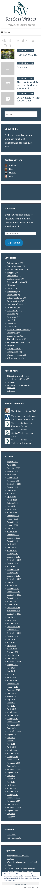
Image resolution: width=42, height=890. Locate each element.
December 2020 (13, 538)
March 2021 (12, 531)
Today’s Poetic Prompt (21, 443)
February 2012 (13, 715)
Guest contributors (15, 304)
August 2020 (12, 541)
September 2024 (14, 484)
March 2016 (12, 601)
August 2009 (12, 810)
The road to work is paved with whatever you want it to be (28, 85)
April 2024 (11, 496)
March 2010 (12, 788)
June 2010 (11, 778)
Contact (10, 859)
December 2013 (13, 655)
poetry (10, 326)
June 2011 (11, 740)
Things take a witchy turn (18, 376)
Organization (12, 323)
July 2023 (11, 506)
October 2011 (13, 728)
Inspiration (11, 307)
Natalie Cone (16, 411)
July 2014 (11, 639)
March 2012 (12, 712)
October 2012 (13, 693)
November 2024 (13, 481)
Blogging (10, 272)
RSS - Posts (11, 834)
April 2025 (11, 474)
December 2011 (13, 721)
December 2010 (13, 759)
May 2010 (11, 782)
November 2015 (13, 610)
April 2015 (11, 620)
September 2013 (14, 661)
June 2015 (11, 617)
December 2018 (13, 557)
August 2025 (12, 471)
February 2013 (13, 683)
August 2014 (12, 636)
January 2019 (12, 553)
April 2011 (11, 747)
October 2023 (13, 503)
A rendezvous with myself (18, 379)
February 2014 (13, 652)
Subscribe (10, 208)
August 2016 (12, 598)
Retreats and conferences (18, 329)
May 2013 (11, 674)
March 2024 (12, 500)
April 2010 (11, 785)
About (9, 865)
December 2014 (13, 626)
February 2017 (13, 588)
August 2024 (12, 487)
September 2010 (14, 769)
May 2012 (11, 706)
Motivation (11, 317)
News (9, 320)
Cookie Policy (12, 880)
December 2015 (13, 607)
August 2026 (12, 461)
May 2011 (11, 744)
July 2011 (11, 737)
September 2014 (14, 633)
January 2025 (12, 477)
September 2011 (14, 731)
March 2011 (12, 750)
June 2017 (11, 582)
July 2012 (11, 699)
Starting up (12, 332)
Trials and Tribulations (16, 342)
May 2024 (11, 493)
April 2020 (11, 544)
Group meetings (14, 301)
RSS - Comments (14, 838)
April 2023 (11, 509)
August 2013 (12, 664)
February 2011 (13, 753)
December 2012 (13, 690)
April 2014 (11, 645)
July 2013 (11, 668)
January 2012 (12, 718)
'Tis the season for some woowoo (21, 868)
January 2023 (12, 519)
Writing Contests (14, 348)
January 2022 (12, 525)
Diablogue (11, 285)
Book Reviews (12, 275)
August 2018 (12, 563)
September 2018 (14, 560)
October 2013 (13, 658)
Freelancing (12, 291)
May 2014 (11, 642)
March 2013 (12, 680)
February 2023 (13, 515)
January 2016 (12, 604)
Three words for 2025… (21, 416)
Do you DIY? (12, 382)
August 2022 (12, 522)
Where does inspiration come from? (22, 862)
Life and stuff (12, 310)
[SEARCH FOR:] (21, 114)
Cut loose (11, 391)
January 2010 (12, 794)
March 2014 (12, 648)
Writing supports (14, 358)
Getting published (14, 298)
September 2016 (14, 595)
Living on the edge (27, 54)
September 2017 (14, 579)
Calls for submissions (16, 282)
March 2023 (12, 512)
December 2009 (13, 797)
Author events (13, 263)
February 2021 (13, 534)
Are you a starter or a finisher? (20, 871)
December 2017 (13, 576)
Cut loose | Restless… (20, 423)
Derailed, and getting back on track (28, 99)
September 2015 (14, 614)
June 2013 (11, 671)
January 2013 (12, 687)
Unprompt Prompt (19, 426)
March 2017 (12, 585)
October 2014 (13, 629)
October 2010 (13, 766)
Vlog (9, 345)
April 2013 (11, 677)
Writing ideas (12, 351)
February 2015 (13, 623)
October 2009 (13, 804)
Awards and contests (15, 269)
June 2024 (11, 490)
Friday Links (12, 294)
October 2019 (13, 547)
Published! (22, 67)
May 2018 (11, 566)
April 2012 (11, 709)
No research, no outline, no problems (18, 386)
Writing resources (14, 355)
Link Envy (11, 313)
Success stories (13, 336)
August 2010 (12, 772)
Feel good (11, 288)
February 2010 (13, 791)
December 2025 (13, 468)
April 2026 (11, 465)
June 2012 (11, 702)
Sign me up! (14, 242)
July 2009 (11, 813)
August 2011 (12, 734)
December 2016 (13, 591)
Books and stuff (13, 279)
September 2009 (14, 807)
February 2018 (13, 569)
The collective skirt (15, 339)
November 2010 (13, 763)
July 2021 (11, 528)
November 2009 (13, 801)
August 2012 (12, 696)
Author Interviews (14, 266)
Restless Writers (21, 19)
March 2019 (12, 550)
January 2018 (12, 572)
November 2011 (13, 725)
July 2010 (11, 775)
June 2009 (11, 816)
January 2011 (12, 756)
